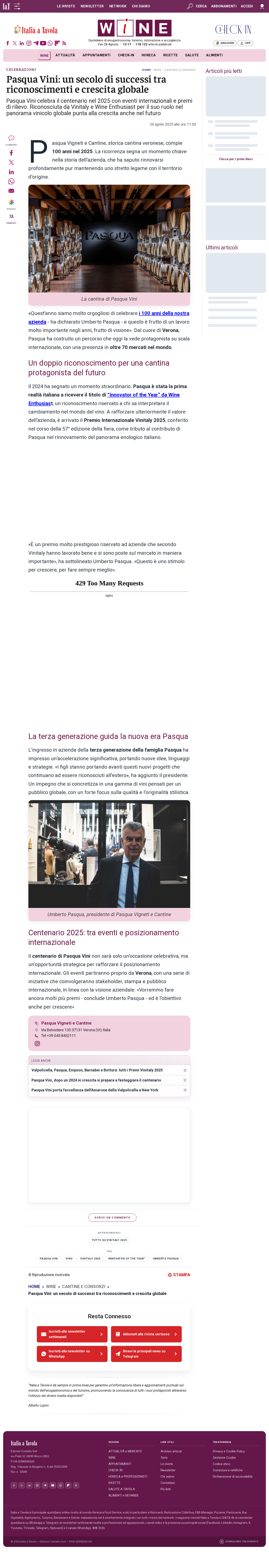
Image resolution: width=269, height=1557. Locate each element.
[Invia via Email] (11, 190)
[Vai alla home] (10, 55)
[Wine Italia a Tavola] (35, 29)
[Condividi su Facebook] (11, 153)
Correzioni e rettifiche (228, 1470)
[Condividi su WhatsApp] (11, 181)
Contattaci (168, 1483)
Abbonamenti (224, 6)
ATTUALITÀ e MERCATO (125, 1451)
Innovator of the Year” (126, 1258)
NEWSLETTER (92, 6)
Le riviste (167, 1464)
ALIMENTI (214, 55)
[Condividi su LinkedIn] (11, 172)
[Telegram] (36, 43)
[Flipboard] (57, 43)
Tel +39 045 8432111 (58, 1035)
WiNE (44, 56)
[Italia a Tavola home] (56, 1443)
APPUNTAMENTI (97, 55)
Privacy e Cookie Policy (229, 1451)
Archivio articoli (171, 1451)
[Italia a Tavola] (134, 27)
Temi (164, 1458)
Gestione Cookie (224, 1458)
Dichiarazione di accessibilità (232, 1476)
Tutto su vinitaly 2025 (109, 1240)
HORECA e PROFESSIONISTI (127, 1476)
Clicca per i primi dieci (236, 159)
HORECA (149, 55)
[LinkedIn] (21, 43)
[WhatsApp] (50, 43)
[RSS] (64, 43)
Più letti (166, 1489)
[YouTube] (43, 43)
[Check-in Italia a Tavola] (233, 29)
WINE (157, 69)
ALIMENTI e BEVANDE (123, 1495)
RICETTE (170, 55)
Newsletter (168, 1470)
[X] (15, 43)
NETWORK (117, 6)
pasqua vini (49, 1258)
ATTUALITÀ (65, 55)
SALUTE (192, 55)
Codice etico (221, 1464)
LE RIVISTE (66, 6)
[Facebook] (7, 43)
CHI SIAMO (141, 6)
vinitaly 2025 (90, 1258)
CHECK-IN (126, 55)
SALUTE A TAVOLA (121, 1489)
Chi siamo (167, 1476)
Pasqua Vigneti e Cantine (66, 1023)
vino (69, 1258)
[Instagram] (29, 43)
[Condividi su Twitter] (11, 162)
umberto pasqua (166, 1258)
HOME (146, 69)
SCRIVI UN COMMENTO (113, 1217)
